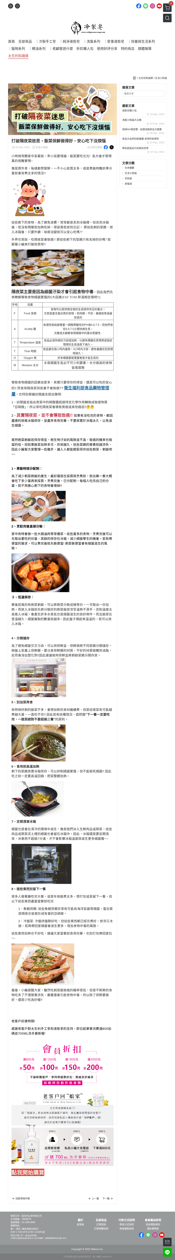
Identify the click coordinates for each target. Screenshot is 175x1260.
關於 (80, 1220)
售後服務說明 (126, 1228)
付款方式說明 (126, 1220)
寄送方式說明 (126, 1224)
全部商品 (101, 1220)
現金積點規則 (153, 1224)
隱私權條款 (153, 1228)
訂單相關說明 (101, 1228)
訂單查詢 (101, 1224)
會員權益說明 (153, 1220)
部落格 (80, 1224)
